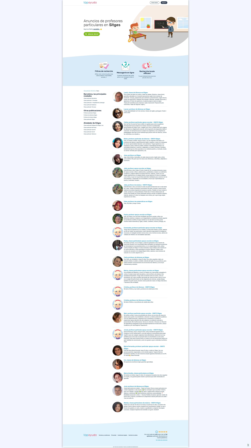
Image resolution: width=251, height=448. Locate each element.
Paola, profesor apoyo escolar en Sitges (138, 214)
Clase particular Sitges (89, 119)
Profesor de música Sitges (90, 117)
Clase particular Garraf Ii (90, 129)
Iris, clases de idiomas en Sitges (135, 360)
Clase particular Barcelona (90, 98)
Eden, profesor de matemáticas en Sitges (138, 201)
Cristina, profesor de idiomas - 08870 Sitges (139, 287)
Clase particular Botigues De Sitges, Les (93, 125)
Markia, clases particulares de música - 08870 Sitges (142, 403)
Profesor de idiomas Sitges (90, 115)
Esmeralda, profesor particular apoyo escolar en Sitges (143, 228)
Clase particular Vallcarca (90, 134)
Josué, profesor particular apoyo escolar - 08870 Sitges (143, 330)
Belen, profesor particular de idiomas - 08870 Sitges (142, 139)
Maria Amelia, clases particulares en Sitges (139, 373)
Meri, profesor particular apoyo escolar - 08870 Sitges (143, 313)
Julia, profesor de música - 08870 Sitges (138, 185)
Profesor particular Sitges (90, 113)
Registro (164, 2)
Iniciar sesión (154, 2)
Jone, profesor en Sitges (132, 155)
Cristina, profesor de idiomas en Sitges (137, 300)
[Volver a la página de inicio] (90, 2)
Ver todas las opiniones (161, 440)
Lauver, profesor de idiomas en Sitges (137, 109)
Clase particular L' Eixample (90, 100)
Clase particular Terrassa (90, 107)
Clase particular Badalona (90, 104)
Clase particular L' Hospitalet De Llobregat (94, 102)
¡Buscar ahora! (93, 34)
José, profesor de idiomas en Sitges (136, 386)
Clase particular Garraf (89, 131)
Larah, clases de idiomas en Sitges (136, 92)
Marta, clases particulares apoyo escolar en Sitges (141, 270)
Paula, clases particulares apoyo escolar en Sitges (141, 241)
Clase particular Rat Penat (90, 127)
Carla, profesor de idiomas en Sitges (136, 257)
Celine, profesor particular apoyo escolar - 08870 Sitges (143, 122)
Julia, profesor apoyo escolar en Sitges (137, 168)
